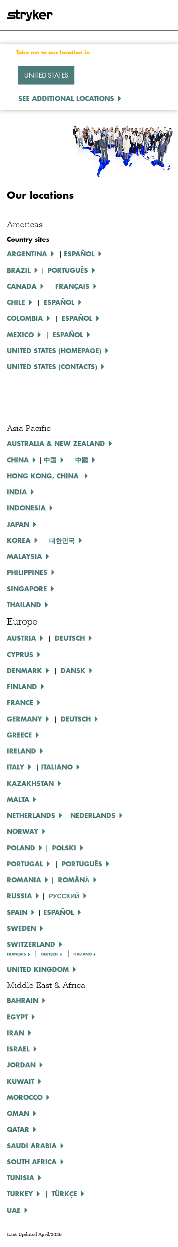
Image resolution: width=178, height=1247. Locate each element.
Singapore (27, 588)
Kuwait (20, 1081)
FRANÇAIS (16, 954)
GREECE (19, 734)
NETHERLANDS (31, 815)
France (20, 702)
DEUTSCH (70, 637)
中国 (50, 459)
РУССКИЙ (64, 895)
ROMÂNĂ (73, 879)
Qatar (18, 1129)
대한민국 (62, 540)
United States (46, 75)
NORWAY (22, 831)
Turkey (20, 1193)
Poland (21, 847)
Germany (24, 718)
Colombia (25, 318)
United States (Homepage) (54, 350)
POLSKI (64, 847)
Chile (16, 302)
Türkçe (64, 1193)
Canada (22, 286)
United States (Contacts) (52, 366)
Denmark (24, 670)
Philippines (27, 572)
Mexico (20, 334)
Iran (15, 1032)
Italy (15, 766)
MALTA (18, 799)
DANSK (73, 670)
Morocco (24, 1097)
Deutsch (76, 718)
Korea (19, 540)
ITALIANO (57, 766)
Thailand (24, 604)
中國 (81, 459)
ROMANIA (24, 879)
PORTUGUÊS (82, 863)
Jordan (21, 1064)
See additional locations (66, 98)
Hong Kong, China (44, 475)
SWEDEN (21, 928)
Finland (22, 686)
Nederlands (92, 815)
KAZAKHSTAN (30, 783)
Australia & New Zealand (56, 443)
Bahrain (22, 1000)
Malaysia (24, 556)
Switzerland (31, 944)
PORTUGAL (25, 863)
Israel (18, 1048)
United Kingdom (38, 969)
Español (79, 253)
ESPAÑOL (59, 302)
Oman (18, 1113)
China (18, 459)
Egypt (17, 1016)
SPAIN (17, 912)
